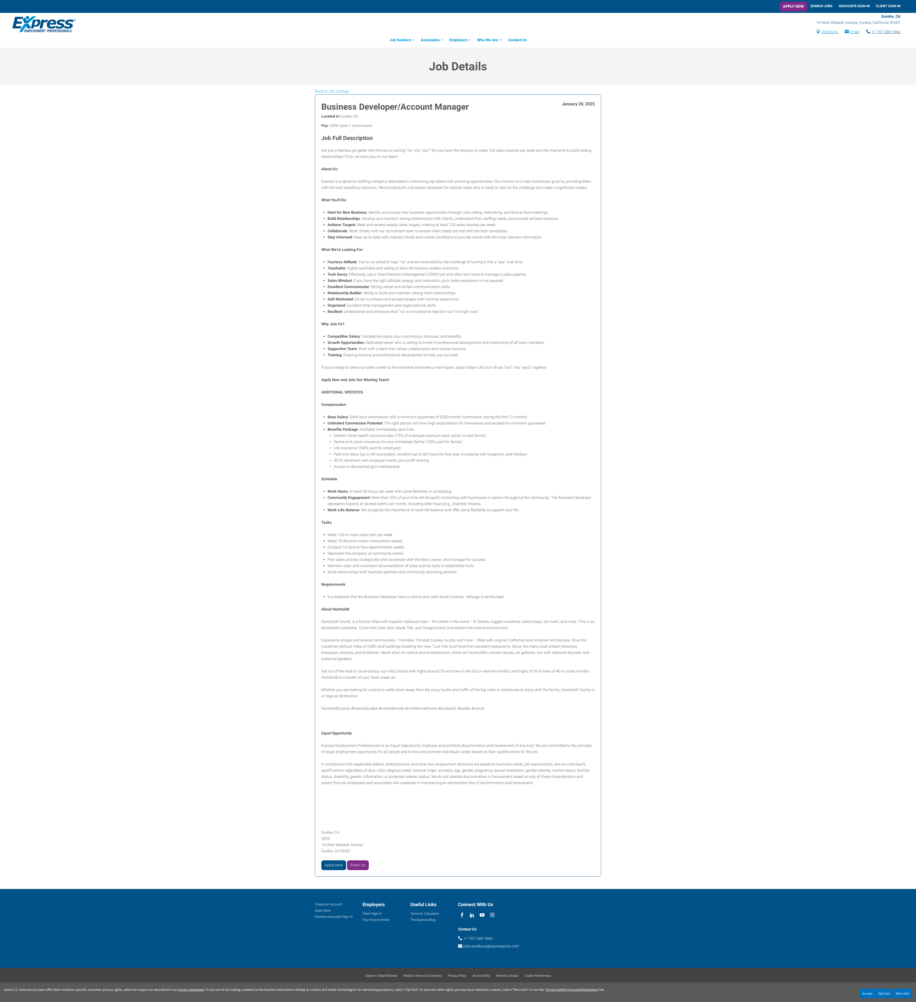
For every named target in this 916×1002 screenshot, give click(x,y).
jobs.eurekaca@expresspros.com (491, 946)
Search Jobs (821, 6)
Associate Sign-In (854, 6)
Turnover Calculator (424, 913)
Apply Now (793, 6)
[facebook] (462, 915)
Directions (830, 32)
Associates (430, 40)
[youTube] (482, 915)
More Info (903, 993)
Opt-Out (884, 993)
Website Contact (507, 975)
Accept (867, 993)
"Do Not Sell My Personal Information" (572, 989)
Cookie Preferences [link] (538, 975)
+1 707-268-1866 (885, 32)
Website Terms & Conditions (422, 975)
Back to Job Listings (332, 91)
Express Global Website (381, 975)
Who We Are (487, 40)
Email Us (357, 865)
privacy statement (191, 989)
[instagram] (492, 915)
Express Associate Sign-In (334, 917)
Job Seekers (400, 40)
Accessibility (481, 975)
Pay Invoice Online (376, 920)
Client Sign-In (888, 6)
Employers (458, 40)
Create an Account (328, 904)
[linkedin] (472, 915)
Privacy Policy (457, 975)
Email (854, 32)
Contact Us (517, 40)
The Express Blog (423, 920)
